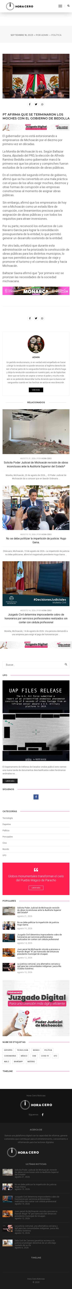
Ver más (36, 390)
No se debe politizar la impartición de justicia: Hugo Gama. (36, 540)
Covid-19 (45, 1056)
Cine (5, 843)
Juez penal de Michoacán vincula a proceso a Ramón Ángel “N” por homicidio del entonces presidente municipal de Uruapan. (36, 1213)
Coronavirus (10, 1056)
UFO (4, 855)
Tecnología (8, 818)
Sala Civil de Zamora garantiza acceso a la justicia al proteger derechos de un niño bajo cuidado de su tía (35, 1242)
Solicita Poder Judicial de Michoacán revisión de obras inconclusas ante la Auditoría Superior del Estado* (36, 464)
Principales (8, 837)
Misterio (31, 1062)
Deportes (7, 824)
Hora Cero (46, 458)
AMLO (6, 1062)
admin (44, 35)
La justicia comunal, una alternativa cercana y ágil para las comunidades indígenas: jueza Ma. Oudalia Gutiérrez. (37, 1228)
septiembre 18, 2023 (22, 35)
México (24, 1056)
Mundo (36, 1050)
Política (56, 35)
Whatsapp (18, 1062)
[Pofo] (19, 6)
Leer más (10, 781)
